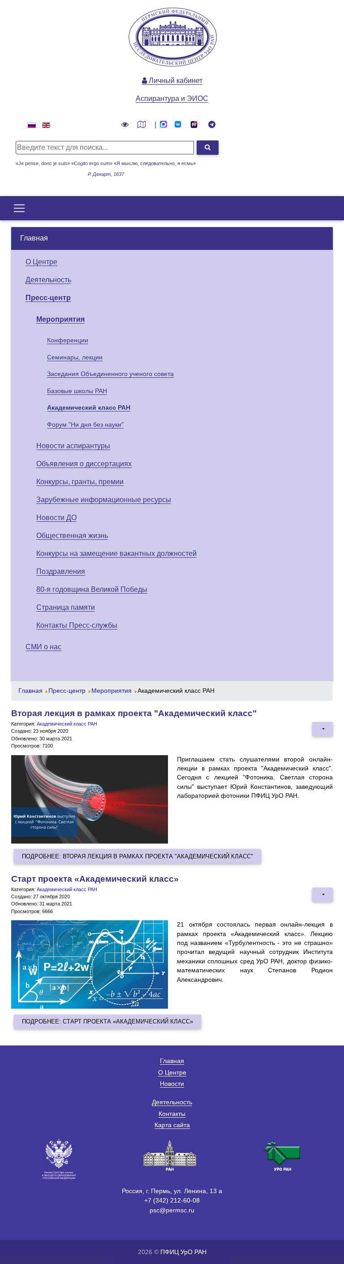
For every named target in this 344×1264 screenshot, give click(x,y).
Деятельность (48, 280)
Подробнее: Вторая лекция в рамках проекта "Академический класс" (137, 856)
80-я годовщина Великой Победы (91, 589)
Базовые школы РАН (77, 390)
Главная (34, 238)
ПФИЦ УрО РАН (183, 1251)
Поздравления (60, 571)
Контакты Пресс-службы (76, 625)
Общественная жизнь (72, 535)
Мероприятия (60, 319)
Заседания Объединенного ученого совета (110, 373)
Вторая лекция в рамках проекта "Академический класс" (134, 713)
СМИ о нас (43, 647)
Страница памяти (65, 607)
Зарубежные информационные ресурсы (103, 499)
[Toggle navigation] (19, 208)
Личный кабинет (174, 80)
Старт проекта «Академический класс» (95, 878)
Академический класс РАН (88, 407)
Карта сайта (172, 1124)
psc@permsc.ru (172, 1210)
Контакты (172, 1113)
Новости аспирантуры (73, 446)
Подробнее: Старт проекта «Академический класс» (107, 1021)
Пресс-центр (48, 298)
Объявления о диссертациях (84, 464)
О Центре (41, 262)
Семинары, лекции (75, 357)
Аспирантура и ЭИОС (172, 98)
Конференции (67, 340)
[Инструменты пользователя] (322, 729)
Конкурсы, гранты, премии (80, 481)
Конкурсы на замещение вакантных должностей (116, 553)
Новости (172, 1083)
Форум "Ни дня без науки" (85, 424)
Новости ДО (56, 517)
